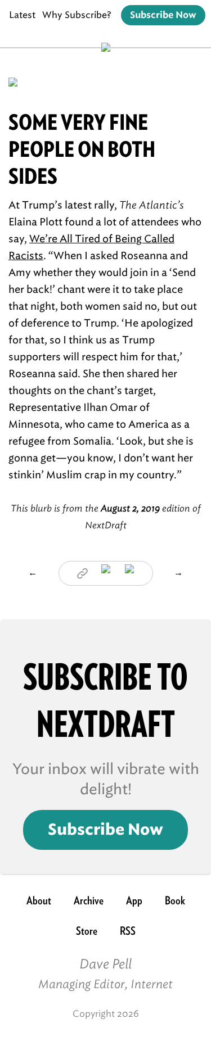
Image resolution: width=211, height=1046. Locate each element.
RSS (128, 931)
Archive (89, 900)
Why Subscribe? (76, 15)
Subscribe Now (163, 15)
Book (175, 900)
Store (86, 931)
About (38, 900)
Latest (22, 15)
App (134, 900)
